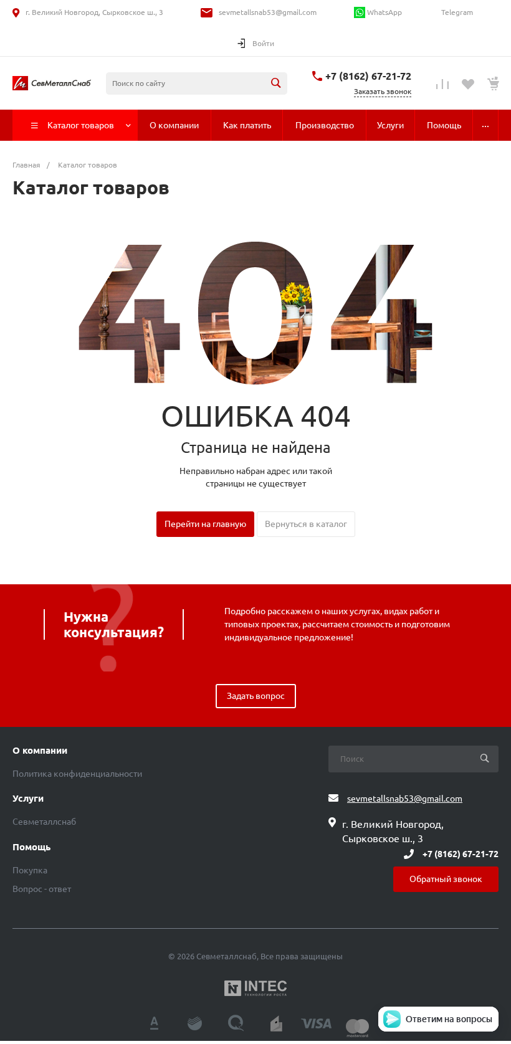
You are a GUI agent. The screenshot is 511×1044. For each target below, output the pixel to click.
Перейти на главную (205, 524)
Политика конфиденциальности (77, 774)
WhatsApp (383, 12)
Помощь (31, 847)
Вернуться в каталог (306, 524)
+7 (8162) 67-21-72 (368, 76)
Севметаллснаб (44, 822)
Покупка (29, 870)
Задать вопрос (256, 696)
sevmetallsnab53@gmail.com (268, 12)
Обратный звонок (445, 879)
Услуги (28, 799)
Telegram (456, 12)
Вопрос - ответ (41, 889)
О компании (39, 751)
